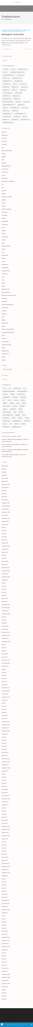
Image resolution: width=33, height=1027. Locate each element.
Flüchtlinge (4, 215)
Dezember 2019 (5, 632)
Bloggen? (4, 156)
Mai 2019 (4, 647)
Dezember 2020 (5, 604)
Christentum (5, 172)
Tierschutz (4, 338)
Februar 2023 (5, 543)
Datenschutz (17, 78)
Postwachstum (8, 19)
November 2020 (6, 607)
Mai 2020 (4, 620)
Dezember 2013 (5, 826)
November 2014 (6, 798)
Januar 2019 (5, 657)
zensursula (25, 119)
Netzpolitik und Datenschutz (9, 295)
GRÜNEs (4, 230)
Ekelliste (4, 193)
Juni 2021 (4, 586)
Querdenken (7, 113)
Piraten (6, 110)
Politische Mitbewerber (7, 304)
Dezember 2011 (5, 900)
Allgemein (5, 30)
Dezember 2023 (5, 518)
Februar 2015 (5, 789)
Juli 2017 (4, 703)
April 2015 (4, 783)
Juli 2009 (4, 990)
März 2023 (4, 540)
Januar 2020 (5, 629)
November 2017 (6, 691)
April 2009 (4, 999)
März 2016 (4, 749)
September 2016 (6, 731)
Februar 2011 (5, 931)
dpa (3, 187)
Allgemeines (5, 135)
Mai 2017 (4, 706)
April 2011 (4, 925)
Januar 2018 (5, 684)
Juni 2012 (4, 882)
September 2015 (6, 768)
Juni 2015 (4, 777)
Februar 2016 (5, 752)
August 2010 (5, 949)
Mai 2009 (4, 996)
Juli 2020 (4, 617)
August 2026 (5, 466)
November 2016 (6, 724)
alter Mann (4, 138)
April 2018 (4, 678)
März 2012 (4, 891)
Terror (6, 119)
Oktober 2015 (5, 765)
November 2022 (6, 546)
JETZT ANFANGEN (6, 246)
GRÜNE (23, 90)
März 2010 (4, 965)
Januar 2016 (5, 755)
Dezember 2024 (5, 503)
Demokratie (26, 30)
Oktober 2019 (5, 638)
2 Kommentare (7, 49)
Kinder (17, 99)
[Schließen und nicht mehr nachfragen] (31, 1024)
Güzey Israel (7, 93)
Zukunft (4, 360)
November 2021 (6, 570)
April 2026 (4, 475)
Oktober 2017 (5, 694)
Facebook (7, 84)
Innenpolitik (5, 237)
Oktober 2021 (5, 574)
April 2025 (4, 493)
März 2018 (4, 681)
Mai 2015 (4, 780)
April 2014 (4, 814)
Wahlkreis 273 (5, 354)
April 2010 (4, 962)
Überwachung (8, 122)
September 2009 (6, 983)
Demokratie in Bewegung (8, 181)
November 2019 (6, 635)
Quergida (4, 311)
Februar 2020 (5, 626)
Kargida (16, 96)
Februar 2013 (5, 857)
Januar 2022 (5, 564)
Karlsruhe (7, 99)
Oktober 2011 (5, 906)
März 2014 (4, 817)
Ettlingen (18, 81)
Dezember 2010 (5, 937)
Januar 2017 (5, 718)
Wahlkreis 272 (5, 351)
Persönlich (4, 301)
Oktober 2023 (5, 521)
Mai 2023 (4, 533)
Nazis (5, 107)
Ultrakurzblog (5, 341)
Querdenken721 (20, 113)
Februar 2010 (5, 968)
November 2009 (6, 977)
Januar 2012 (5, 897)
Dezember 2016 (5, 721)
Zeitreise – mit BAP (16, 436)
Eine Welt (4, 31)
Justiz (3, 252)
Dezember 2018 (5, 660)
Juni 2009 (4, 993)
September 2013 (6, 835)
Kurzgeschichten (6, 270)
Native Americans (6, 292)
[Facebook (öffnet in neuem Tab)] (14, 2)
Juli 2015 (4, 774)
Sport (3, 335)
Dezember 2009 (5, 974)
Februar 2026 (5, 478)
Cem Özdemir (5, 169)
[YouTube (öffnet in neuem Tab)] (19, 2)
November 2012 (6, 866)
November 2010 (6, 940)
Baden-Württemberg (15, 30)
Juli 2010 (4, 953)
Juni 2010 (4, 956)
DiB (2, 184)
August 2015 (5, 771)
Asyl (5, 72)
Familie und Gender (7, 209)
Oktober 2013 (5, 832)
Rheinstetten (5, 323)
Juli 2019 (4, 644)
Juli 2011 (4, 916)
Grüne (3, 227)
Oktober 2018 (5, 666)
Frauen (6, 87)
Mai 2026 (4, 472)
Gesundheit (5, 224)
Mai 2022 (4, 558)
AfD (13, 69)
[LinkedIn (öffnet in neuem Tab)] (17, 2)
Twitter (15, 119)
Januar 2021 (5, 601)
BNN (3, 160)
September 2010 (6, 946)
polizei (15, 110)
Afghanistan (23, 69)
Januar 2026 (5, 481)
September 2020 (6, 614)
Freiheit (15, 87)
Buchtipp (4, 163)
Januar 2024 (5, 515)
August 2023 (5, 524)
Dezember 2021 (5, 567)
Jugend (3, 249)
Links (3, 280)
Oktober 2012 (5, 869)
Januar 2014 (5, 823)
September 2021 (6, 577)
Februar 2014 (5, 820)
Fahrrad (4, 206)
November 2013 (6, 829)
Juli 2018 (4, 669)
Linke (18, 102)
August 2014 (5, 805)
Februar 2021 (5, 598)
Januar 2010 (5, 971)
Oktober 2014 (5, 802)
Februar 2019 (5, 654)
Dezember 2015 (5, 758)
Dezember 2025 (5, 484)
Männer (21, 105)
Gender (6, 90)
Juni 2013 (4, 845)
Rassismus (7, 116)
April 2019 (4, 651)
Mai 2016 (4, 743)
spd (25, 116)
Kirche (3, 261)
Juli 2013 (4, 842)
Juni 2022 (4, 555)
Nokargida (15, 107)
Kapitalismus (5, 255)
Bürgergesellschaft (6, 166)
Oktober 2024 (5, 509)
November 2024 (6, 506)
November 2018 (6, 663)
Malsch (26, 102)
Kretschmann (8, 102)
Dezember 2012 (5, 863)
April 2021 (4, 592)
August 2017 (5, 700)
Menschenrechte (9, 105)
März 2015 (4, 786)
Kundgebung (5, 267)
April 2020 (4, 623)
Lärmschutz (5, 274)
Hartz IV (18, 93)
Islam (3, 243)
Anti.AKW (4, 141)
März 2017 (4, 712)
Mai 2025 (4, 490)
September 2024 (6, 512)
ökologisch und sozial (13, 34)
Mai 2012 (4, 885)
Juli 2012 (4, 879)
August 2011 (5, 912)
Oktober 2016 (5, 728)
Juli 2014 (4, 808)
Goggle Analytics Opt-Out (17, 1024)
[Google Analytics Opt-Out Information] (2, 1024)
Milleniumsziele (5, 289)
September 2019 (6, 641)
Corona (6, 78)
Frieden (24, 87)
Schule (17, 116)
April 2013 (4, 851)
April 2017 (4, 709)
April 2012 (4, 888)
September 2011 (6, 909)
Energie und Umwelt (7, 196)
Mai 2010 (4, 959)
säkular (3, 326)
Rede (3, 317)
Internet (6, 96)
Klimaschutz (5, 264)
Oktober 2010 (5, 943)
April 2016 (4, 746)
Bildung (20, 75)
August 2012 (5, 875)
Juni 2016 (4, 740)
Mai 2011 (4, 922)
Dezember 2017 (5, 687)
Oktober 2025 (5, 487)
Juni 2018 (4, 672)
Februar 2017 (5, 715)
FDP (15, 84)
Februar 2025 (5, 500)
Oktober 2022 (5, 549)
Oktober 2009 (5, 980)
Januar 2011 (5, 934)
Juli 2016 (4, 737)
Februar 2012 (5, 894)
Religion (4, 320)
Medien (4, 286)
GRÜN (14, 90)
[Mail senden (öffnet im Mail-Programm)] (21, 2)
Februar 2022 (5, 561)
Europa (3, 203)
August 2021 (5, 580)
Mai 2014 (4, 811)
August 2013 (5, 839)
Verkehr (4, 348)
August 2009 (5, 986)
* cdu (5, 69)
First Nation (5, 212)
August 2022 (5, 552)
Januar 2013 (5, 860)
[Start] (2, 19)
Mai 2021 (4, 589)
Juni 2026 (4, 469)
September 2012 (6, 872)
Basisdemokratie (9, 75)
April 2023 (4, 537)
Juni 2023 (4, 530)
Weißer (3, 357)
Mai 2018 (4, 675)
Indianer (4, 233)
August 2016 (5, 734)
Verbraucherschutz (6, 344)
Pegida (25, 107)
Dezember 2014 (5, 795)
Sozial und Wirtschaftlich (16, 31)
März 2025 (4, 496)
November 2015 (6, 761)
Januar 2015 (5, 792)
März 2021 (4, 595)
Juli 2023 (4, 527)
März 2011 (4, 928)
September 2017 (6, 697)
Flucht (23, 84)
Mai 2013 (4, 848)
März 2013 (4, 854)
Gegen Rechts (5, 221)
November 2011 (6, 903)
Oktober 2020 (5, 611)
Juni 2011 (4, 919)
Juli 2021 (4, 583)
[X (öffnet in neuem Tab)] (12, 2)
